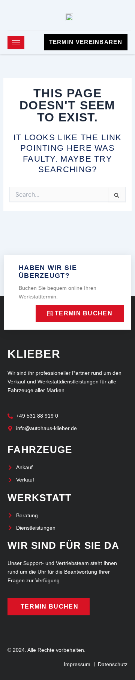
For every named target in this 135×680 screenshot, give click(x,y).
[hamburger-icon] (16, 42)
